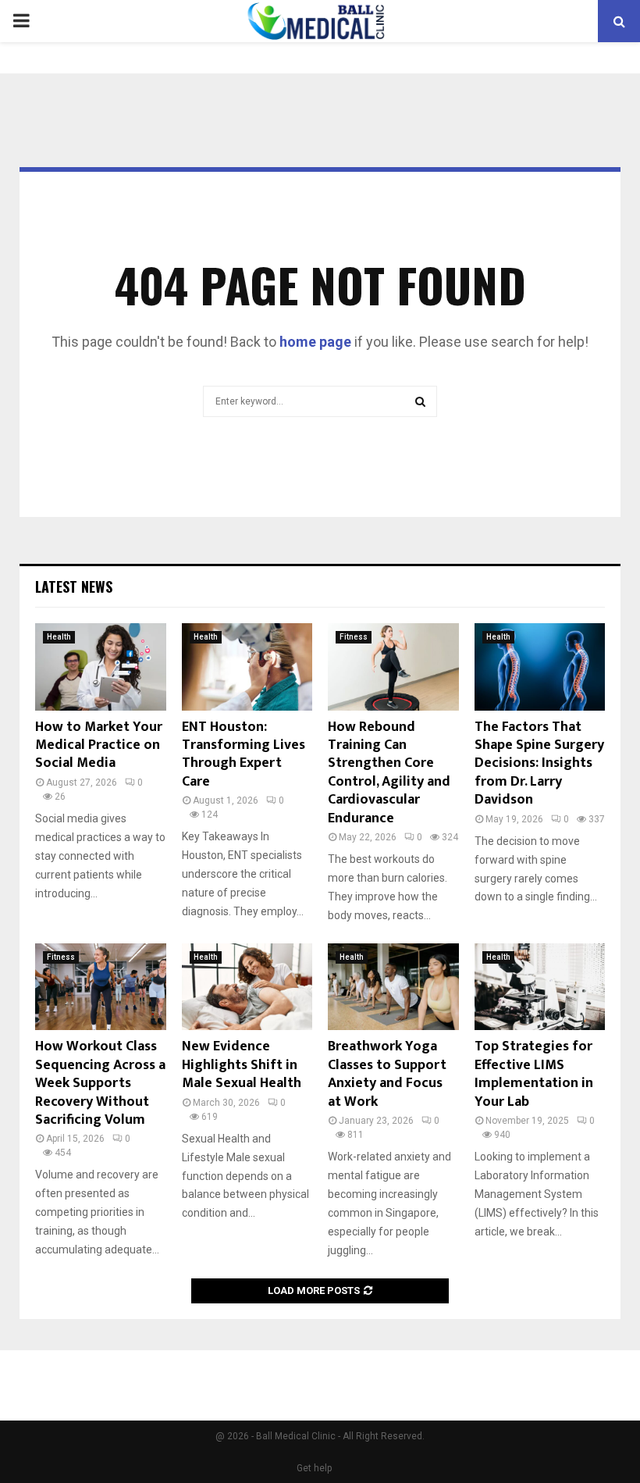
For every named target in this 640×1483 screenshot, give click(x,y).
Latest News (73, 586)
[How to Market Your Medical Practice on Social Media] (100, 667)
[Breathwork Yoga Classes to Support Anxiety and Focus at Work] (393, 987)
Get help (314, 1468)
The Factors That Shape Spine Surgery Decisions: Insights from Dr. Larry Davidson (539, 763)
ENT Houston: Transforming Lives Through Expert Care (243, 754)
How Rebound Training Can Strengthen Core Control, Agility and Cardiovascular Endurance (389, 772)
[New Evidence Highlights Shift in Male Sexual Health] (247, 987)
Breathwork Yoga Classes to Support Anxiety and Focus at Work (387, 1074)
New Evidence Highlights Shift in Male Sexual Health (241, 1065)
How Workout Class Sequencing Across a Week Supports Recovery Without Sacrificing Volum (100, 1083)
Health (59, 637)
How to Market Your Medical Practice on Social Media (98, 745)
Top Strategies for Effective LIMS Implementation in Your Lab (534, 1074)
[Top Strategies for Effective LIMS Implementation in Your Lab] (540, 987)
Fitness (354, 637)
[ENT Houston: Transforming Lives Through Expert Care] (247, 667)
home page (315, 341)
